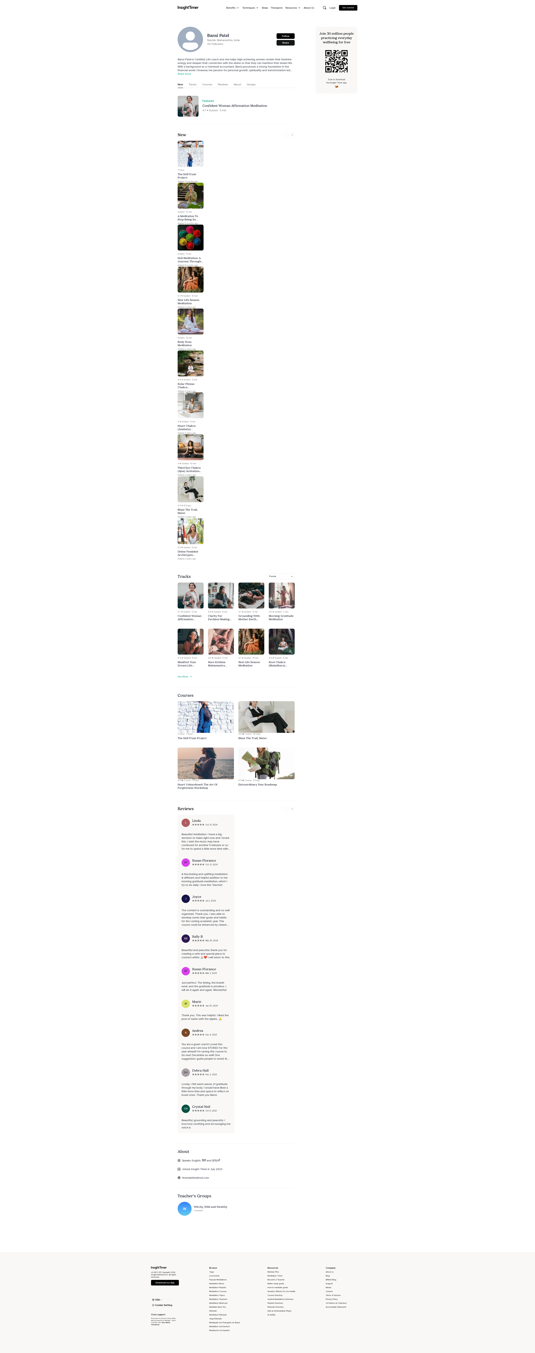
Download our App (164, 1282)
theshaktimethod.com (195, 1178)
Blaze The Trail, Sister (252, 738)
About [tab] (237, 84)
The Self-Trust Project (192, 738)
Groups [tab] (251, 84)
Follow (285, 36)
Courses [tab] (207, 84)
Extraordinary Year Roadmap (257, 784)
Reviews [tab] (223, 84)
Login (332, 7)
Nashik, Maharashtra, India (223, 40)
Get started (348, 7)
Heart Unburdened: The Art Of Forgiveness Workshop (197, 786)
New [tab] (180, 84)
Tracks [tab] (193, 84)
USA (157, 1299)
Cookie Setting (163, 1305)
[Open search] (324, 8)
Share (285, 42)
